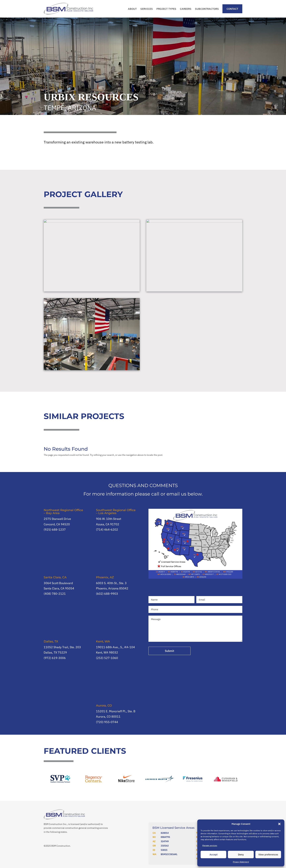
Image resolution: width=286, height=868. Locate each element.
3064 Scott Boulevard (58, 583)
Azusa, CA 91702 (107, 524)
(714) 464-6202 (107, 529)
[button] (279, 824)
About (132, 8)
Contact (232, 8)
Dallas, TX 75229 (55, 652)
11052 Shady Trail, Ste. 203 (62, 647)
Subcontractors (207, 8)
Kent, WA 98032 (107, 652)
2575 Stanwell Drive (57, 519)
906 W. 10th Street (108, 519)
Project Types (166, 8)
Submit (169, 651)
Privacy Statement (241, 862)
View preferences (268, 854)
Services (146, 8)
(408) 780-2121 (55, 594)
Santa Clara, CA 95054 (59, 588)
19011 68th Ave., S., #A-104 (115, 647)
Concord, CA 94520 (57, 524)
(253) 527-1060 (107, 658)
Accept (213, 854)
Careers (185, 8)
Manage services (209, 845)
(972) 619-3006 (55, 658)
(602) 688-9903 (107, 594)
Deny (241, 854)
